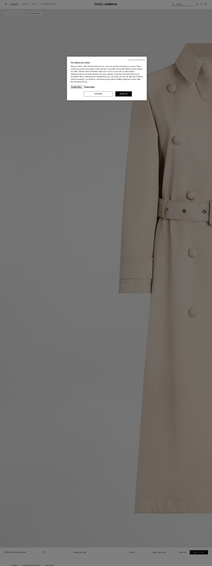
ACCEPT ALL (124, 94)
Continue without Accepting (136, 59)
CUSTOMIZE (98, 94)
